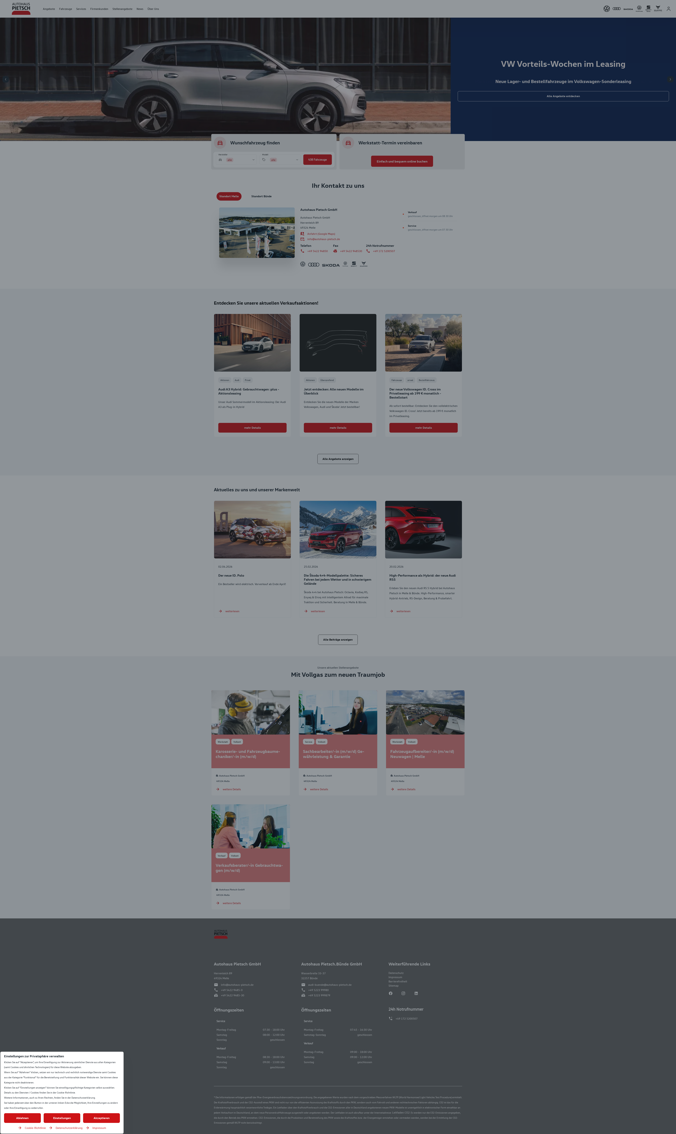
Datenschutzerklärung (69, 1128)
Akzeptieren (101, 1118)
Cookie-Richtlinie (35, 1128)
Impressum (99, 1128)
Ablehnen (22, 1118)
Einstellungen (62, 1118)
